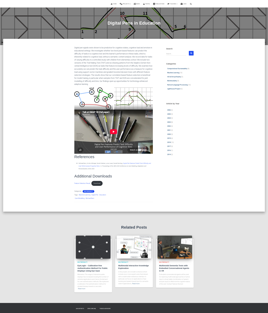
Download (97, 183)
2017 (169, 146)
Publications (160, 4)
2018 (169, 142)
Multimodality (88, 191)
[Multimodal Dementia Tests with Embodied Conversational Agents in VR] (175, 247)
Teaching (173, 4)
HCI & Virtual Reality (174, 77)
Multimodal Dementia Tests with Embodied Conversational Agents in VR (174, 268)
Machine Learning (84, 195)
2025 (169, 114)
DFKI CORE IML (92, 308)
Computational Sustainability (177, 68)
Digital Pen (94, 195)
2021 (169, 130)
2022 (169, 126)
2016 (169, 150)
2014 (169, 154)
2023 (169, 122)
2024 (169, 118)
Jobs (184, 4)
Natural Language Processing (177, 85)
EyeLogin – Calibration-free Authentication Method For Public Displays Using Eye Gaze (92, 268)
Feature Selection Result (82, 183)
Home (115, 4)
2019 (169, 138)
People (147, 4)
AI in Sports (80, 308)
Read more (81, 288)
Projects (126, 4)
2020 (169, 134)
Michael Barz (90, 198)
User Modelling (80, 198)
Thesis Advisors (105, 308)
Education (102, 195)
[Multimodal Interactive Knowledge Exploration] (134, 247)
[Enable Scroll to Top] (264, 308)
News (138, 4)
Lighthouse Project (173, 89)
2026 (169, 110)
